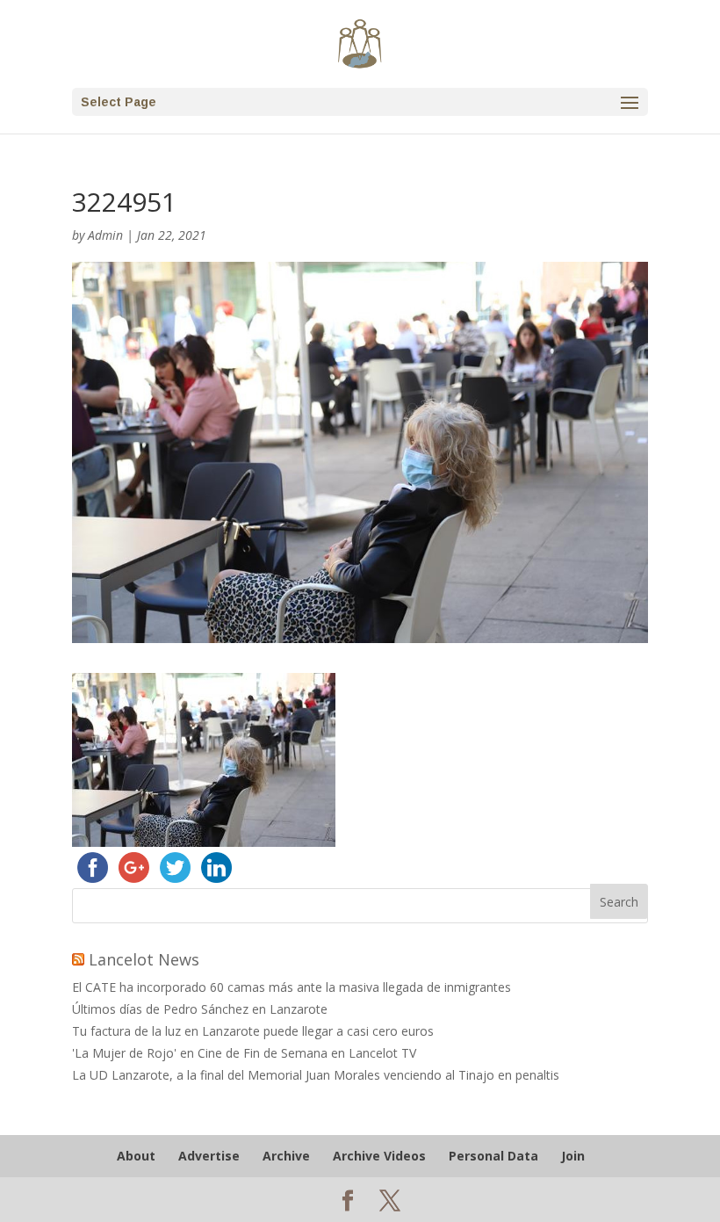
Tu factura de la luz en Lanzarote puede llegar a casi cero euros (253, 1031)
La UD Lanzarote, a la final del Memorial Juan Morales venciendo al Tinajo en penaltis (315, 1075)
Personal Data (493, 1155)
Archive (286, 1155)
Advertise (209, 1155)
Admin (105, 235)
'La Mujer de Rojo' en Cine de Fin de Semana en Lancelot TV (244, 1053)
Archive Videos (379, 1155)
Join (573, 1155)
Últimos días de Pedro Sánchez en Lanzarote (200, 1009)
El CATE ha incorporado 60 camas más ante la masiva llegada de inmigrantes (291, 987)
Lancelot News (144, 959)
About (136, 1155)
